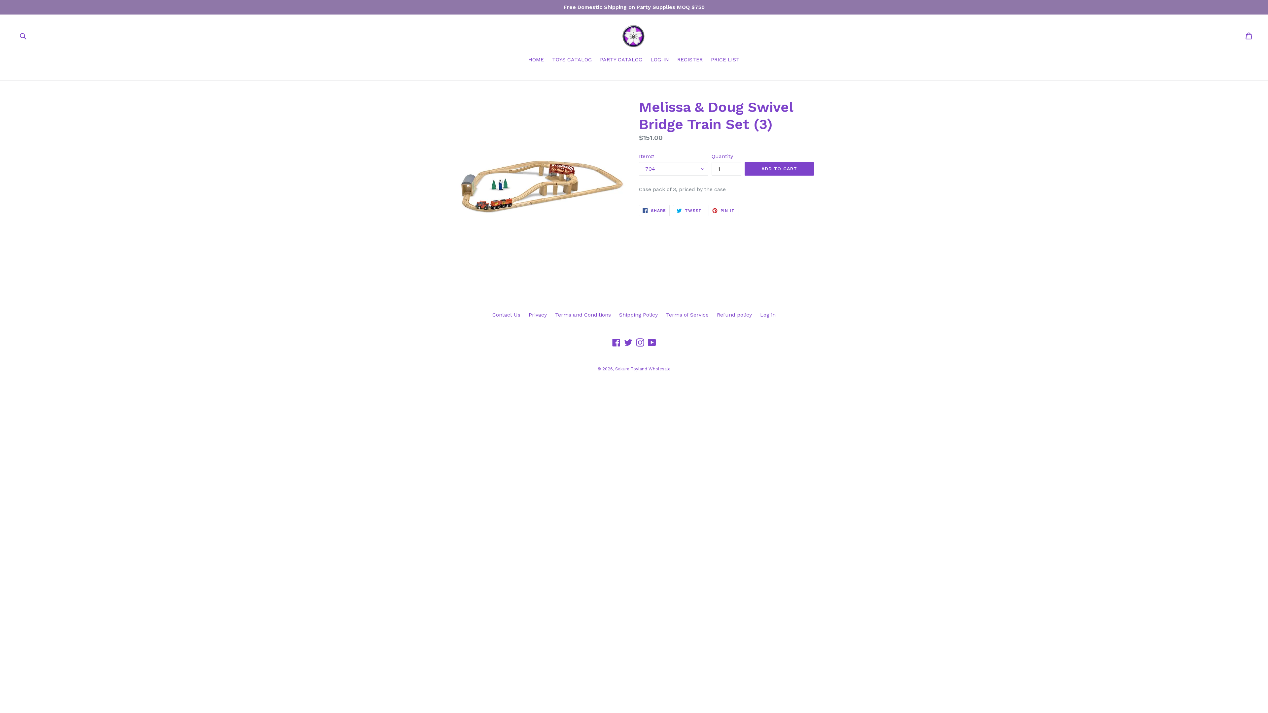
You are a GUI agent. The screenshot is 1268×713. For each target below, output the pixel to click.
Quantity (722, 156)
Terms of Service (687, 315)
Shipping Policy (638, 315)
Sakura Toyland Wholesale (643, 368)
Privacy (538, 315)
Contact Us (506, 315)
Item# (646, 156)
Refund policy (734, 315)
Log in (768, 315)
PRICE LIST (725, 59)
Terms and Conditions (583, 315)
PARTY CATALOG (621, 59)
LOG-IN (660, 59)
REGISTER (690, 59)
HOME (536, 59)
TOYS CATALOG (572, 59)
